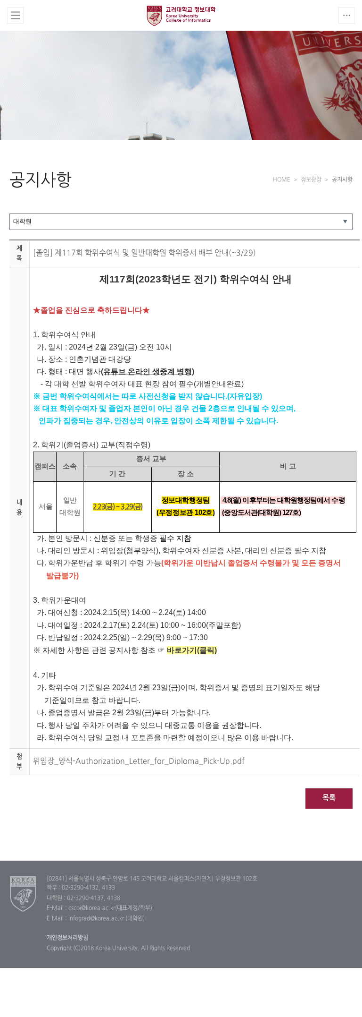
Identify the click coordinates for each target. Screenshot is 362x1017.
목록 (329, 798)
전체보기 (15, 15)
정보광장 (311, 180)
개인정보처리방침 (67, 938)
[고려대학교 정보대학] (23, 893)
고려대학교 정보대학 (181, 15)
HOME (281, 180)
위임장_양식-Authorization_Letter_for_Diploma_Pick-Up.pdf (139, 761)
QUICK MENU (346, 15)
